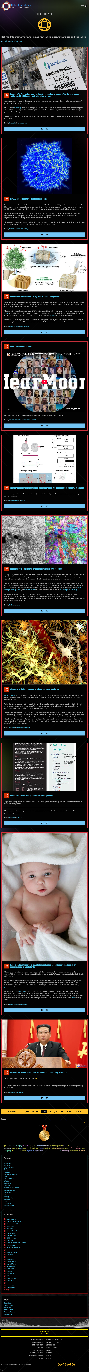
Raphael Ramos (12, 1092)
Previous (13, 1111)
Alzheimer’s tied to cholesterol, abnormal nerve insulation (34, 689)
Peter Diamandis (9, 1167)
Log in (5, 41)
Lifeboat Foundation (12, 1364)
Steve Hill (9, 1271)
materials (18, 605)
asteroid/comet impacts (11, 1187)
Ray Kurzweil (8, 1171)
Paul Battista (11, 1233)
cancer (74, 1146)
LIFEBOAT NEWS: (49, 1340)
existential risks (7, 1148)
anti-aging (18, 1146)
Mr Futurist (7, 1307)
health (28, 1148)
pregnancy (8, 987)
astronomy (7, 1189)
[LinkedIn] (66, 1364)
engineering (26, 326)
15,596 (69, 1111)
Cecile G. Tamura (12, 1252)
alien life (6, 1182)
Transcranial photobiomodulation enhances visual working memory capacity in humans (47, 488)
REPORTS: (48, 1350)
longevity (8, 1151)
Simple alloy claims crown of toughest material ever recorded (36, 569)
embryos (22, 991)
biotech (47, 1146)
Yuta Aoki (10, 1254)
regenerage (30, 1151)
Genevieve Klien (12, 123)
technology (66, 1151)
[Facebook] (59, 1364)
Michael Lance (11, 1278)
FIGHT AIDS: (35, 1350)
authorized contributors (15, 41)
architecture (7, 1185)
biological (7, 1200)
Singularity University (10, 1174)
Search (85, 1123)
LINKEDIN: (34, 1342)
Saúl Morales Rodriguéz (14, 500)
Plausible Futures (9, 1312)
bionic (6, 1201)
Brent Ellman (11, 1273)
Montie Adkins (11, 1283)
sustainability (24, 123)
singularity (51, 1151)
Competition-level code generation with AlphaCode (31, 796)
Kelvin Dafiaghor (12, 1238)
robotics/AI (26, 229)
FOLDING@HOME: (34, 1353)
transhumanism (74, 1151)
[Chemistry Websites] (44, 1133)
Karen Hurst (10, 1240)
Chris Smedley (11, 1287)
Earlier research (9, 695)
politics (20, 1151)
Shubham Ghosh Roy (14, 326)
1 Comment (33, 420)
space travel (27, 420)
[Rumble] (73, 1364)
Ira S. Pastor (10, 1285)
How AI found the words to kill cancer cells (28, 199)
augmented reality (9, 1190)
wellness (82, 1151)
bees (5, 1194)
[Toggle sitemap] (82, 6)
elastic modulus (29, 590)
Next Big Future (8, 1310)
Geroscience (8, 1303)
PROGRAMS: (48, 1353)
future (17, 1148)
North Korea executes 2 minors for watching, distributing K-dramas (38, 1073)
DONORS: (39, 1348)
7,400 (38, 1111)
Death (85, 1146)
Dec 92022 (6, 95)
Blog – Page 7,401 (44, 14)
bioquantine (33, 1146)
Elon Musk (7, 1173)
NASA (13, 1151)
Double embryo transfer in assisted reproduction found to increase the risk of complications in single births (43, 966)
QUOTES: (47, 1358)
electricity (52, 315)
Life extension (75, 1148)
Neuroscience (16, 1151)
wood (6, 313)
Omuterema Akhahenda (14, 1247)
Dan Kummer (12, 605)
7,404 (61, 1111)
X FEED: (34, 1345)
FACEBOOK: (33, 1340)
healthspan (35, 1148)
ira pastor (66, 1148)
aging (5, 1146)
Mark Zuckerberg (9, 1178)
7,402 (50, 1111)
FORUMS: (40, 1358)
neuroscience (27, 728)
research (44, 1151)
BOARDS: (48, 1348)
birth (73, 998)
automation (7, 1192)
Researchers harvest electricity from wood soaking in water (35, 296)
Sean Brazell (10, 1269)
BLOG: (47, 1345)
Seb (8, 1276)
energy (19, 123)
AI (8, 1146)
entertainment (20, 1092)
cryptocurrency (79, 1146)
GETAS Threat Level (44, 1333)
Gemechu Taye (11, 1236)
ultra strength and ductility (68, 590)
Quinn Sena (11, 229)
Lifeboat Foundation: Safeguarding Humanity (40, 6)
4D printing (7, 1165)
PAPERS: (47, 1356)
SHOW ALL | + (6, 1290)
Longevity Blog (8, 1305)
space (54, 1151)
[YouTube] (69, 1364)
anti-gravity (7, 1183)
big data (6, 1196)
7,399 (32, 1111)
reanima (24, 1151)
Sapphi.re (29, 1364)
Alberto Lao (10, 1259)
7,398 (27, 1111)
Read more (44, 128)
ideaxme (45, 1148)
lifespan (82, 1148)
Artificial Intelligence (26, 1146)
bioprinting (7, 1203)
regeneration (39, 1151)
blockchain (65, 1146)
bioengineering (8, 1198)
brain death (70, 1146)
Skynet (6, 1176)
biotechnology (54, 1146)
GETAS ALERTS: (49, 1342)
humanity (41, 1148)
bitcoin (61, 1146)
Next (77, 1111)
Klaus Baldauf (11, 1250)
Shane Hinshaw (11, 1261)
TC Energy (17, 108)
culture (83, 1146)
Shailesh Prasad (12, 1231)
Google (24, 1148)
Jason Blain (10, 1280)
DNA (5, 1169)
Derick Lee (10, 1257)
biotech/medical (19, 229)
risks (47, 1151)
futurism (23, 500)
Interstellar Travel (59, 1148)
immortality (51, 1148)
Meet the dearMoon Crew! (21, 346)
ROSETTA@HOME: (33, 1356)
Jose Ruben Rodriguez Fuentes (16, 420)
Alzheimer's (11, 1146)
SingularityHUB (8, 1314)
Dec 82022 (6, 966)
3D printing (7, 1163)
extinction (13, 1148)
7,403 (56, 1111)
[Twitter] (62, 1364)
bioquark (40, 1145)
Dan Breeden (11, 1228)
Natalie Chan (11, 1266)
